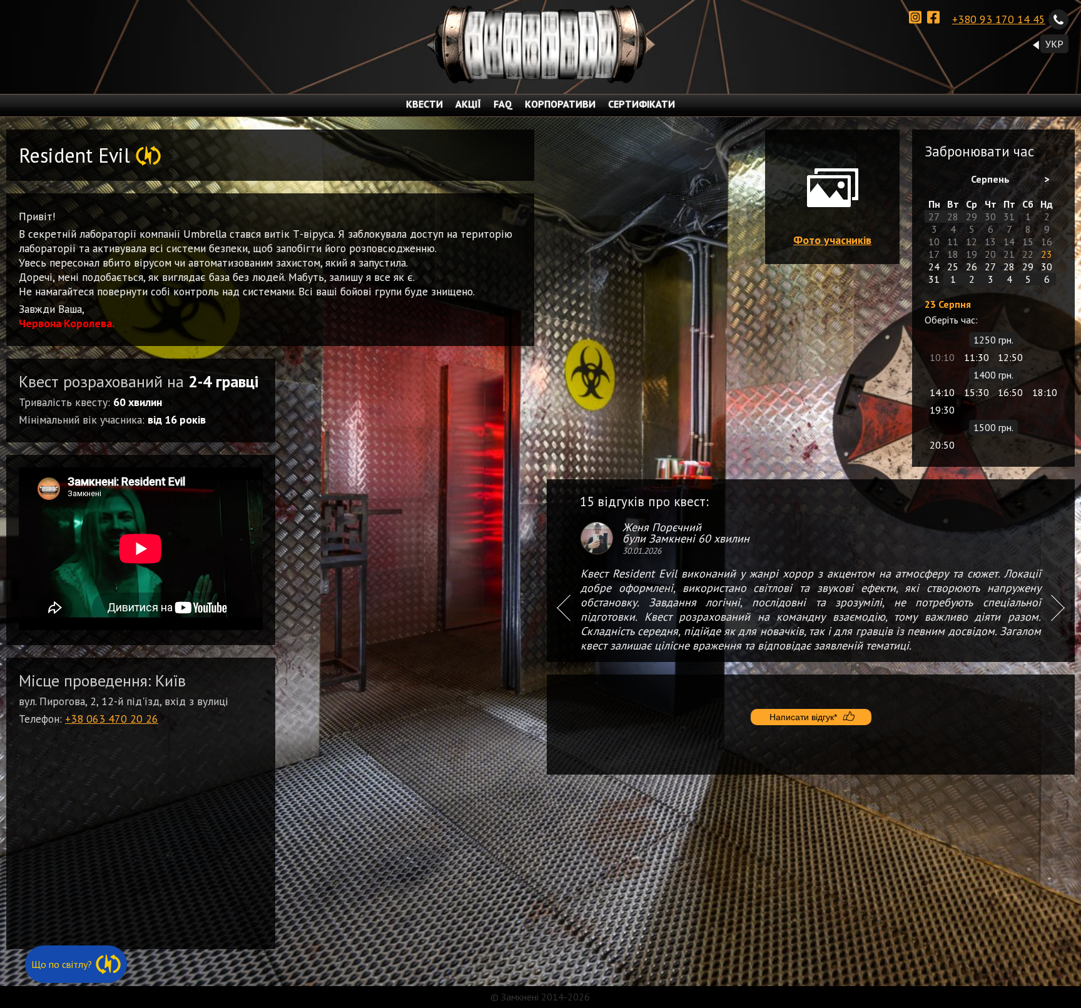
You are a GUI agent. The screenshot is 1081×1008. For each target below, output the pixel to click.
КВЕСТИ (424, 104)
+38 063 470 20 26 (111, 718)
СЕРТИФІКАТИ (641, 104)
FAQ (503, 104)
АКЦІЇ (468, 104)
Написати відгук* (803, 717)
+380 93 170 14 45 (998, 19)
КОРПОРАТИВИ (560, 104)
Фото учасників (832, 240)
